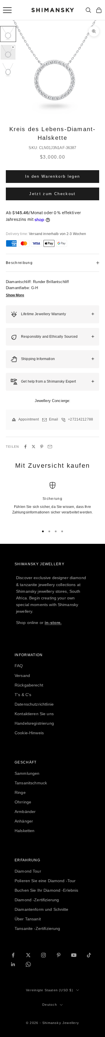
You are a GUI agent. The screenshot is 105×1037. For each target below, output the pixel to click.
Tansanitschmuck (31, 783)
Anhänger (24, 821)
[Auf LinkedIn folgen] (13, 964)
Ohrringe (23, 802)
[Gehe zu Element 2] (8, 52)
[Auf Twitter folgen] (28, 955)
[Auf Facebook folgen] (13, 955)
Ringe (20, 792)
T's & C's (23, 694)
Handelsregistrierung (34, 723)
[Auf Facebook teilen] (25, 446)
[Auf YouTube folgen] (74, 955)
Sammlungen (27, 773)
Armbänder (25, 811)
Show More (15, 295)
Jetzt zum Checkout (52, 194)
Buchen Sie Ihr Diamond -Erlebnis (46, 890)
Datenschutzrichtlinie (34, 704)
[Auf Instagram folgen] (43, 955)
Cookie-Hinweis (29, 733)
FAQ (19, 665)
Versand (22, 675)
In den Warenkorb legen (52, 176)
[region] (52, 501)
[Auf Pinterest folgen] (59, 955)
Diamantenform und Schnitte (42, 909)
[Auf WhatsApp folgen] (28, 964)
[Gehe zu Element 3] (8, 70)
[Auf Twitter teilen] (33, 446)
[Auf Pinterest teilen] (41, 446)
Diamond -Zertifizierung (37, 899)
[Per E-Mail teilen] (50, 446)
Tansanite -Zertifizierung (37, 928)
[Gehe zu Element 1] (8, 34)
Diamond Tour (28, 871)
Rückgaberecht (29, 685)
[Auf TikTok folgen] (89, 955)
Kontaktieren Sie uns (34, 713)
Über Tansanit (28, 919)
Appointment (28, 419)
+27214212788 (80, 419)
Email (53, 419)
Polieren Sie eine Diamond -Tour (45, 880)
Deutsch (49, 1004)
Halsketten (24, 830)
